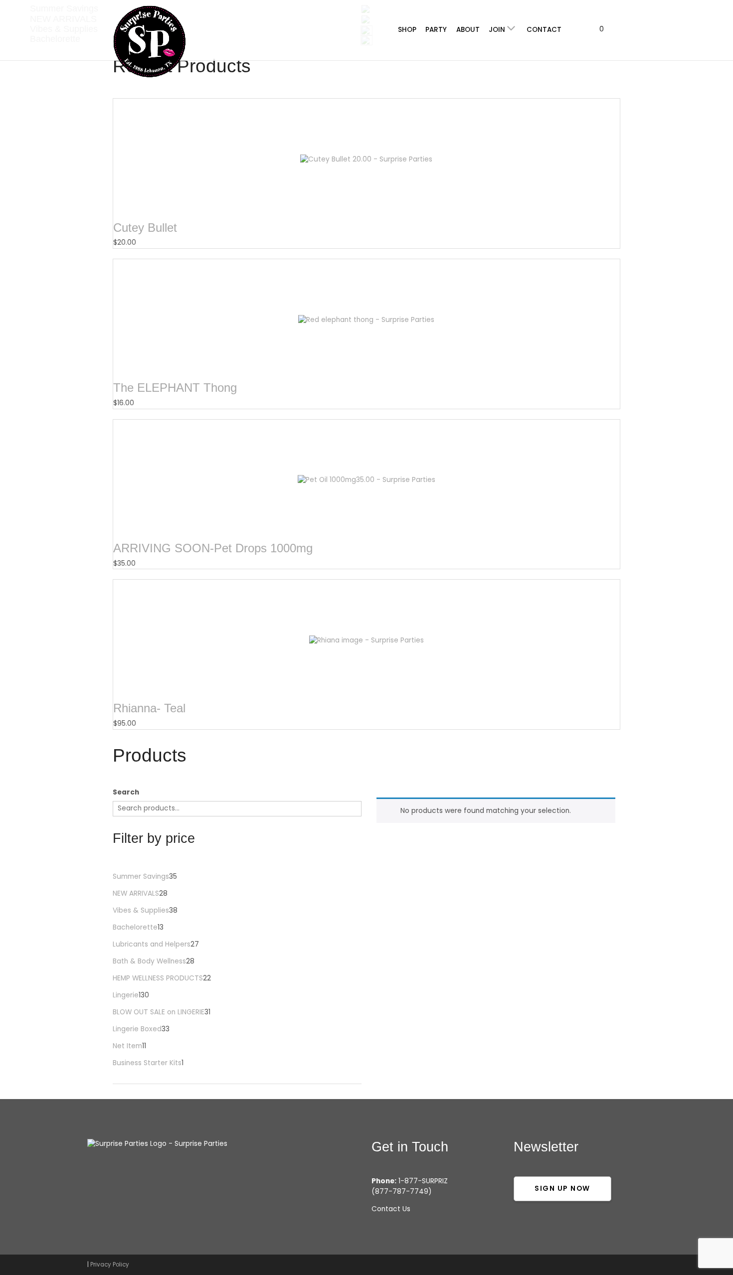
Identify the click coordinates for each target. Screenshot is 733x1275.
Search (126, 792)
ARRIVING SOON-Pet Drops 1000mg (213, 548)
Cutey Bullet (145, 227)
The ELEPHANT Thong (175, 387)
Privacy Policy (109, 1265)
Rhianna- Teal (149, 708)
